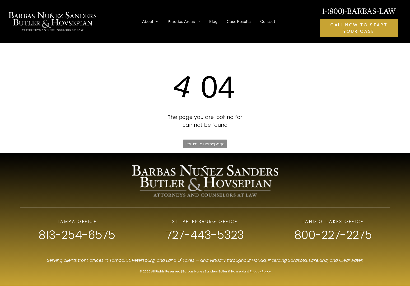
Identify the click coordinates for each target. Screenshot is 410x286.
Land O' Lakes (180, 260)
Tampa (116, 260)
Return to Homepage (205, 144)
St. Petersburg (140, 260)
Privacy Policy (260, 271)
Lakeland (318, 260)
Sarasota (297, 260)
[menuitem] (150, 21)
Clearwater (351, 260)
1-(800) (333, 11)
